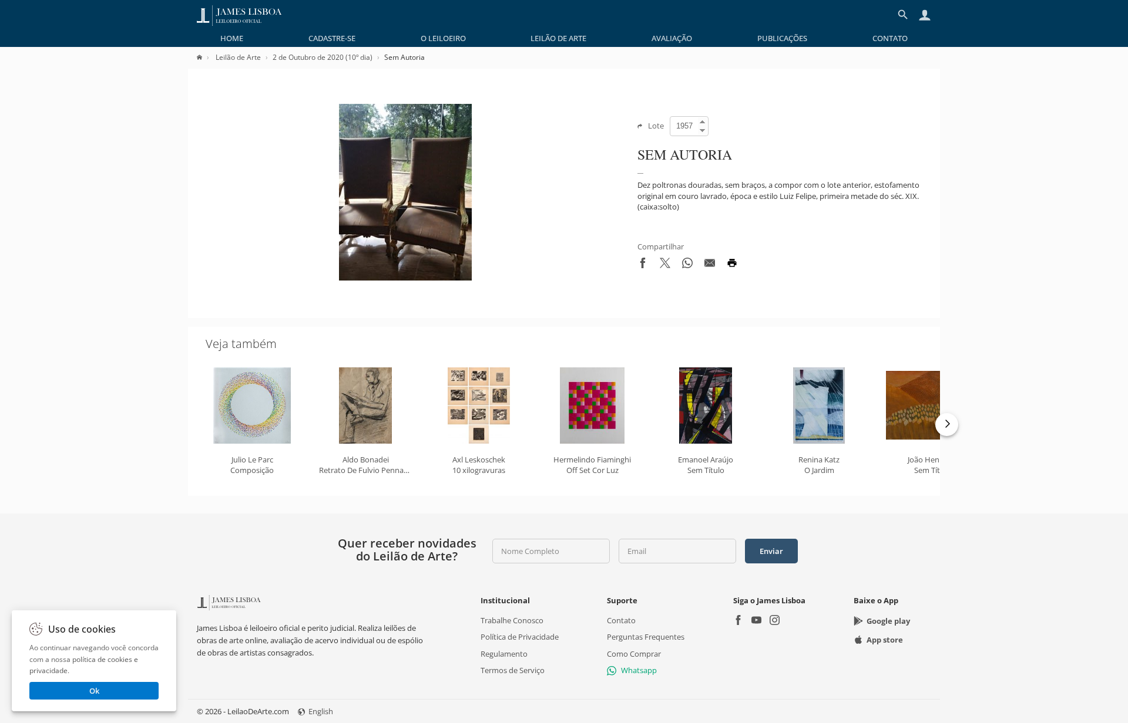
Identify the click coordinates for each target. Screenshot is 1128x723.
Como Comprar (634, 653)
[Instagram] (775, 621)
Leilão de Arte (558, 38)
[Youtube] (756, 621)
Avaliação (672, 38)
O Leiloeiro (443, 38)
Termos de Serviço (513, 670)
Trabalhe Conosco (512, 620)
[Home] (205, 57)
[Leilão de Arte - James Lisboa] (239, 14)
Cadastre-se (331, 38)
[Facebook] (738, 621)
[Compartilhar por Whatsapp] (687, 265)
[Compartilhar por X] (665, 265)
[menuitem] (231, 38)
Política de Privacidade (520, 636)
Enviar (771, 551)
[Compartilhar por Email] (709, 265)
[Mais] (946, 424)
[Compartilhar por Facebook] (642, 265)
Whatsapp (639, 670)
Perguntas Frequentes (645, 636)
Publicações (782, 38)
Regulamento (504, 653)
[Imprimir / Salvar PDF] (732, 265)
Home (231, 38)
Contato (890, 38)
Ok (94, 690)
